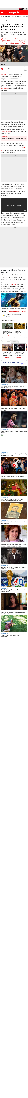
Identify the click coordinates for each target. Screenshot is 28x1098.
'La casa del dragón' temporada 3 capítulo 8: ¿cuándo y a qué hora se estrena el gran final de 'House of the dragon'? (14, 42)
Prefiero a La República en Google (13, 315)
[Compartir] (24, 67)
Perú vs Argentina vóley (9, 8)
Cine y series (7, 20)
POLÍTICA (8, 16)
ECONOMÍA (19, 16)
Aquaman (4, 74)
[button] (2, 12)
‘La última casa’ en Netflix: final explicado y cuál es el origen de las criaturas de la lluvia (14, 39)
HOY (1, 8)
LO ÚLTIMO (3, 16)
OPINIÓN (14, 16)
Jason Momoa (6, 131)
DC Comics (5, 88)
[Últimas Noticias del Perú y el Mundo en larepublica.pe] (14, 12)
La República (7, 68)
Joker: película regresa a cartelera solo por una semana (12, 139)
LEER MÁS (7, 336)
